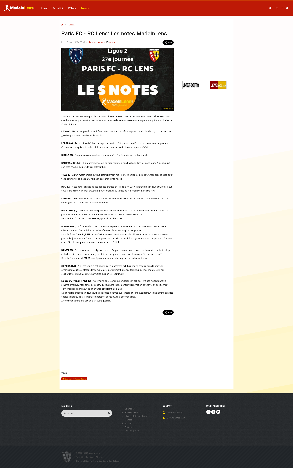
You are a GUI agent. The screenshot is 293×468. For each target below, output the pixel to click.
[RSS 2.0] (277, 8)
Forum (85, 8)
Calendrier (129, 409)
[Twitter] (287, 8)
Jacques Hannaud (97, 42)
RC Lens (72, 8)
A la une (70, 25)
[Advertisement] (117, 339)
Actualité (58, 8)
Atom (137, 430)
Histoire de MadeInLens (136, 416)
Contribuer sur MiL (175, 412)
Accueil (44, 8)
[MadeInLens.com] (68, 457)
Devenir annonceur (176, 418)
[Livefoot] (191, 84)
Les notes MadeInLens (75, 379)
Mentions (129, 419)
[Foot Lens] (218, 84)
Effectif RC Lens (132, 412)
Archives (129, 423)
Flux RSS (129, 430)
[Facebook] (282, 8)
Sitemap (128, 427)
